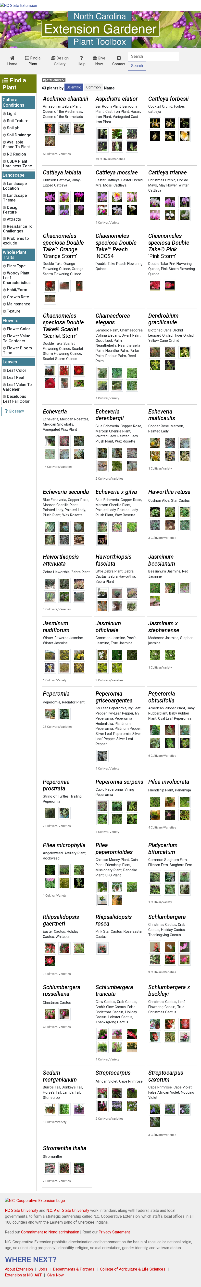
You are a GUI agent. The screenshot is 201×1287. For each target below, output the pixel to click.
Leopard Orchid (160, 335)
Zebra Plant (80, 572)
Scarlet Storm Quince (60, 359)
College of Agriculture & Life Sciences (132, 1269)
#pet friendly (52, 80)
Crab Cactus (126, 1002)
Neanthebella (106, 345)
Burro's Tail (51, 1087)
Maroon (177, 426)
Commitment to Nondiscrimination (50, 1232)
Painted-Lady (127, 436)
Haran (135, 112)
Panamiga (183, 790)
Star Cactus (180, 501)
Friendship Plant (160, 790)
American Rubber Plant (166, 708)
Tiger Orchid (184, 335)
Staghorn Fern (181, 865)
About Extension (19, 1269)
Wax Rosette (125, 441)
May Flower (168, 185)
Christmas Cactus (162, 925)
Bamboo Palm (107, 330)
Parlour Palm (115, 356)
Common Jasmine (110, 638)
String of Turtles (56, 796)
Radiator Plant (73, 702)
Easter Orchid (132, 180)
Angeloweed (53, 853)
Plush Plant (104, 441)
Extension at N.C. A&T (23, 1275)
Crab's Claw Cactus (111, 1007)
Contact (118, 64)
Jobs (42, 1269)
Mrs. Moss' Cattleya (111, 185)
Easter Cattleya (108, 180)
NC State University (21, 1210)
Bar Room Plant (108, 106)
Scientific (74, 87)
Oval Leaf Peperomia (174, 718)
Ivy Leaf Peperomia (111, 708)
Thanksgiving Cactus (164, 935)
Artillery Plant (75, 853)
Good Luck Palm (109, 341)
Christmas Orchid (162, 180)
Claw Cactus (105, 1002)
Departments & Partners (73, 1269)
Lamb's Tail (71, 1092)
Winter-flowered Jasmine (63, 638)
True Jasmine (121, 643)
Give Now (100, 61)
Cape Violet (183, 1087)
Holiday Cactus (173, 930)
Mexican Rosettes (74, 419)
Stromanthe (52, 1157)
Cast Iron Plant (117, 112)
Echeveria (50, 419)
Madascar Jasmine (163, 638)
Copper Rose (131, 426)
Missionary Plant (109, 870)
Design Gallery (61, 61)
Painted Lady (106, 436)
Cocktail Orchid (160, 106)
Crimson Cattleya (56, 180)
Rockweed (51, 858)
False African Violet (163, 1092)
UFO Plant (113, 875)
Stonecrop (51, 1098)
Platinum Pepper (128, 729)
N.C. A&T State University (67, 1210)
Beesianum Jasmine (164, 571)
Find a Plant (34, 61)
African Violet (106, 1081)
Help (81, 64)
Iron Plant (103, 117)
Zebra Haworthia (56, 572)
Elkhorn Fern (158, 865)
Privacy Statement (114, 1232)
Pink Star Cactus (109, 932)
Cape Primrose (131, 1081)
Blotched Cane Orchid (165, 330)
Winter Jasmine (55, 643)
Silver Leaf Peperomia (113, 734)
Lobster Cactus (120, 1017)
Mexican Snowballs (58, 424)
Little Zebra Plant (109, 571)
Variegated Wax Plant (60, 430)
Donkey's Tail (72, 1087)
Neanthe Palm (116, 351)
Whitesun (63, 937)
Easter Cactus (54, 932)
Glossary (16, 411)
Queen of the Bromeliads (63, 117)
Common (93, 87)
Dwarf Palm (131, 335)
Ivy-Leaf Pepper (120, 713)
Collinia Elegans (108, 335)
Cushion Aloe (158, 501)
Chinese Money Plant (112, 860)
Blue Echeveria (107, 426)
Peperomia (51, 702)
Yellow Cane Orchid (163, 341)
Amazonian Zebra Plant (62, 106)
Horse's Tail (52, 1092)
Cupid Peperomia (109, 789)
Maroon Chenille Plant (113, 431)
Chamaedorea (131, 330)
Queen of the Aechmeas (62, 112)
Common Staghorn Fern (167, 860)
